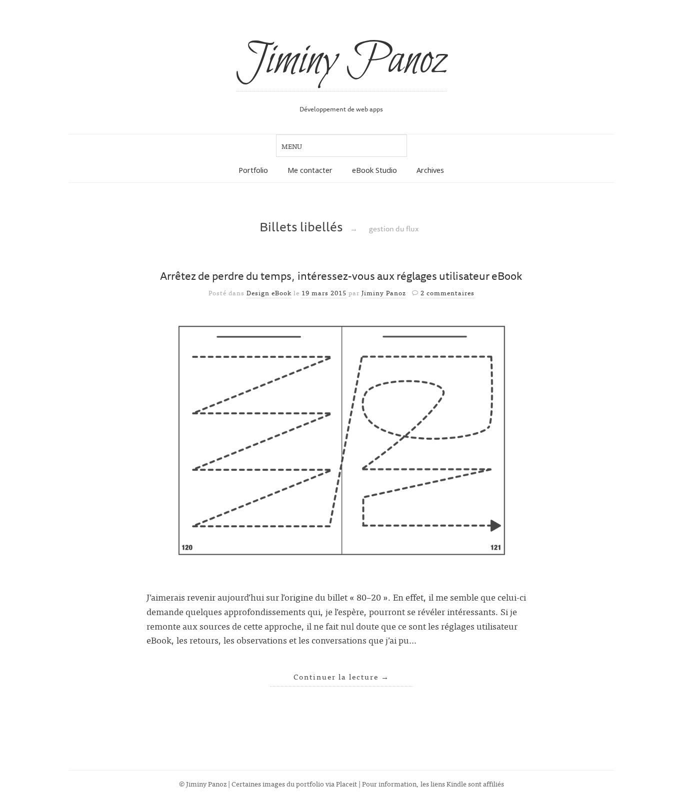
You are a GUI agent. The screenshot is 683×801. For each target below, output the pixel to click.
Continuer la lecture (342, 676)
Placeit (346, 783)
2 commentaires (447, 292)
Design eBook (269, 292)
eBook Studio (374, 170)
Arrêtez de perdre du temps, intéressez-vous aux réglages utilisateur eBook (341, 275)
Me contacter (310, 170)
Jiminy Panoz (341, 61)
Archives (430, 170)
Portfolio (253, 170)
